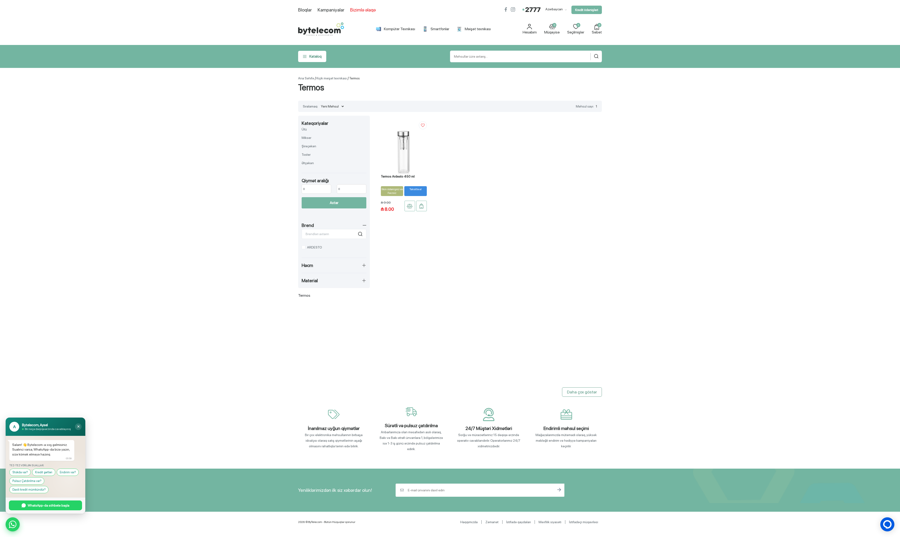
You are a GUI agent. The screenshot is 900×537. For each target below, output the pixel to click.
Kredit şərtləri (43, 472)
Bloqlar (305, 10)
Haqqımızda (469, 522)
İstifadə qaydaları (518, 522)
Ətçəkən (308, 163)
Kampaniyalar (331, 10)
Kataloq (315, 56)
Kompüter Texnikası (399, 29)
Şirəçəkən (309, 146)
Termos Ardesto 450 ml (398, 176)
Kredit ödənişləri (586, 10)
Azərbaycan (554, 9)
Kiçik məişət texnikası (331, 78)
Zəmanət (492, 522)
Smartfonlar (440, 29)
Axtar (334, 202)
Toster (306, 154)
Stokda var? (20, 472)
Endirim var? (68, 472)
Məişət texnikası (478, 29)
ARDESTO (314, 247)
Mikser (306, 138)
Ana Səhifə (306, 78)
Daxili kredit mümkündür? (28, 489)
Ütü (304, 129)
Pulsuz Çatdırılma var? (26, 481)
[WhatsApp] (13, 524)
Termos (354, 78)
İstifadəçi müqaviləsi (583, 522)
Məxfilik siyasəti (550, 522)
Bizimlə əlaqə (363, 10)
